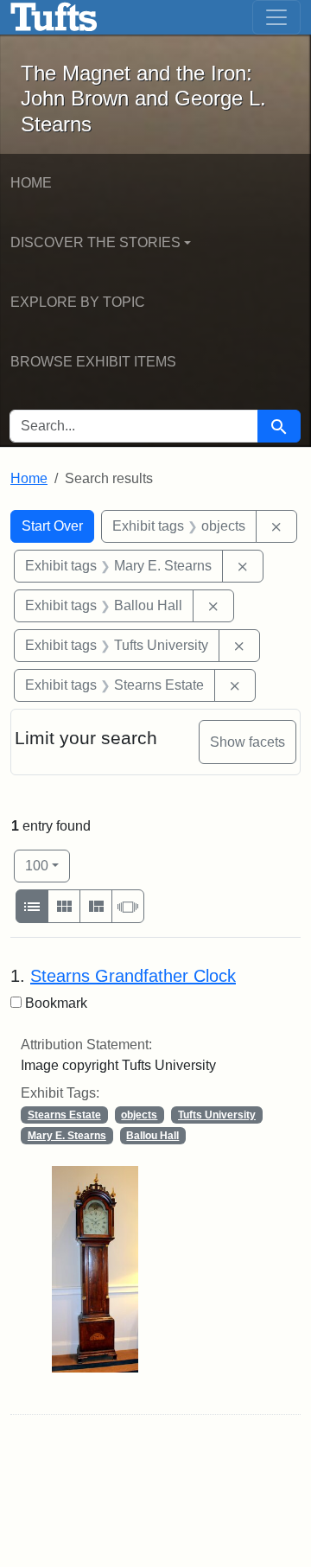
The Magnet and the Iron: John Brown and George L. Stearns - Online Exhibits (54, 17)
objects (139, 1115)
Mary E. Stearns (67, 1136)
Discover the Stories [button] (95, 242)
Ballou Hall (152, 1136)
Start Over (52, 526)
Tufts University (217, 1115)
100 (47, 865)
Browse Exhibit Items (93, 361)
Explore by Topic (77, 302)
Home (31, 182)
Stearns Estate (64, 1115)
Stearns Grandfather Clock (133, 975)
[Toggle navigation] (276, 17)
